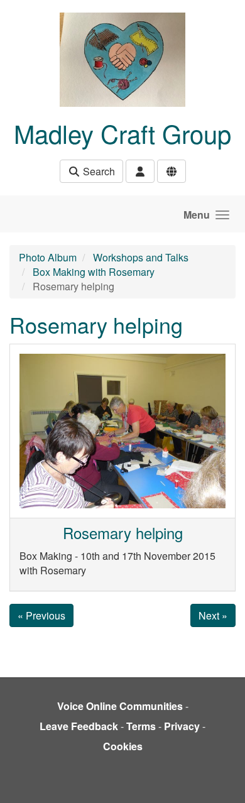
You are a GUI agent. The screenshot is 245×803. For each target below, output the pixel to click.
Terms (141, 726)
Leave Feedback (79, 726)
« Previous (41, 615)
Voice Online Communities (120, 706)
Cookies (123, 746)
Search (97, 171)
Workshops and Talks (140, 257)
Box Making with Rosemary (94, 272)
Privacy (182, 726)
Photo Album (48, 257)
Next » (213, 615)
